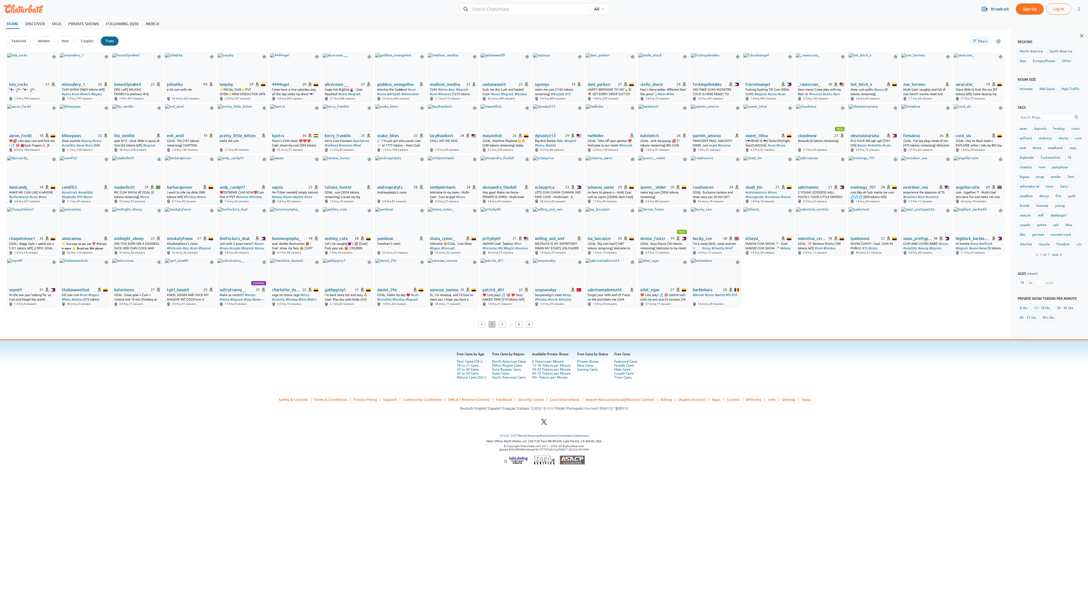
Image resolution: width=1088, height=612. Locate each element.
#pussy (879, 89)
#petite (551, 145)
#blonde (698, 295)
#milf (729, 248)
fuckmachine (1051, 158)
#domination (410, 94)
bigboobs (1027, 158)
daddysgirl (1058, 215)
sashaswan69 (494, 84)
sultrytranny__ (233, 290)
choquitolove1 (22, 238)
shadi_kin (753, 187)
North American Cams (509, 362)
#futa (247, 299)
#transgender (754, 197)
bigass (1024, 177)
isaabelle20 (124, 187)
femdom (1063, 244)
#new (974, 243)
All (596, 9)
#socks (827, 94)
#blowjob (625, 145)
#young (86, 141)
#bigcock (354, 94)
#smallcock (69, 192)
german (1038, 235)
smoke (1056, 177)
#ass (452, 89)
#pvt (836, 94)
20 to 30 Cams (468, 369)
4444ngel (280, 84)
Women (44, 41)
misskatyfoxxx (180, 238)
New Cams (585, 365)
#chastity (718, 248)
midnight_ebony (129, 238)
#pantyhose (361, 141)
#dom (662, 94)
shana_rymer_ (442, 238)
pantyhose (1060, 167)
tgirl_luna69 (178, 290)
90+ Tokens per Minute (550, 377)
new (1042, 167)
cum (1078, 138)
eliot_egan (650, 290)
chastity (1026, 167)
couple (1025, 225)
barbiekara (702, 290)
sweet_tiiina (756, 135)
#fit (728, 295)
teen (1049, 186)
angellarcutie (968, 187)
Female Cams (624, 365)
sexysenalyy (545, 290)
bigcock (1040, 129)
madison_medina (445, 84)
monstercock (1061, 235)
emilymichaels (443, 187)
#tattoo (77, 299)
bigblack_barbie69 (972, 238)
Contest (733, 399)
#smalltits (69, 145)
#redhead (331, 145)
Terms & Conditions (330, 399)
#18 (568, 94)
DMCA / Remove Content (469, 399)
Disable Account (692, 399)
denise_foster (653, 238)
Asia (1023, 61)
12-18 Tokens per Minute (551, 365)
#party (66, 94)
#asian (495, 94)
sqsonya (542, 84)
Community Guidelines (422, 399)
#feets (66, 299)
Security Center (531, 399)
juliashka (175, 84)
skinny (1044, 196)
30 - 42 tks (1065, 308)
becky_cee (702, 238)
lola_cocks (18, 84)
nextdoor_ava (915, 187)
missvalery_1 (73, 84)
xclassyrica (544, 187)
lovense (1042, 206)
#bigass (96, 94)
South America (1060, 51)
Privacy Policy (365, 399)
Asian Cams (500, 373)
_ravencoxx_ (809, 84)
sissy (1073, 148)
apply (1050, 283)
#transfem (384, 299)
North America (1031, 51)
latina (1037, 148)
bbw (1069, 225)
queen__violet (653, 187)
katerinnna (124, 290)
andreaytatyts (389, 187)
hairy (1064, 186)
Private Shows (588, 362)
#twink (553, 299)
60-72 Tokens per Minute (551, 373)
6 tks (1023, 308)
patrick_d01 (493, 290)
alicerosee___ (337, 84)
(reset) (1032, 274)
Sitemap (789, 399)
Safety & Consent (293, 399)
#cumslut (932, 197)
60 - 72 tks (1028, 318)
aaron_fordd (20, 135)
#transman (490, 248)
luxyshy (226, 84)
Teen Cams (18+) (469, 362)
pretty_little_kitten (238, 135)
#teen (43, 197)
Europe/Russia (1044, 61)
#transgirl (448, 248)
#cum (75, 94)
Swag (806, 399)
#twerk (85, 94)
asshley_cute (336, 238)
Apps (716, 399)
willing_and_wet (550, 238)
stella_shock (651, 84)
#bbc (560, 141)
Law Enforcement (565, 399)
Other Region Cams (507, 365)
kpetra (278, 135)
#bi (500, 248)
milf (1041, 215)
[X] (544, 423)
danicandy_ (19, 187)
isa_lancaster (599, 238)
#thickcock (174, 248)
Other (1066, 61)
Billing (666, 399)
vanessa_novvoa (444, 290)
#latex (256, 299)
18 (1069, 158)
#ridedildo (875, 145)
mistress (1045, 138)
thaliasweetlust (76, 290)
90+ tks (1048, 318)
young (1060, 206)
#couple (235, 248)
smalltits (1026, 196)
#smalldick (85, 192)
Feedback (504, 399)
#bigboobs (69, 197)
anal (1023, 148)
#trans (342, 94)
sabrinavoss (808, 187)
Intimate (1026, 89)
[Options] (998, 41)
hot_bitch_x (861, 84)
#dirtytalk (394, 94)
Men (65, 41)
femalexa (911, 135)
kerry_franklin (338, 135)
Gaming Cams (587, 369)
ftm (1058, 196)
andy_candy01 (232, 187)
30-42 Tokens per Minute (551, 369)
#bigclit (509, 248)
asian (1023, 129)
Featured (19, 41)
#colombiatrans (756, 192)
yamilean (385, 238)
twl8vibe (596, 135)
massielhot (492, 135)
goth (1072, 196)
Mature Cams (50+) (471, 377)
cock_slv (963, 135)
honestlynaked (127, 84)
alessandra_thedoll (500, 187)
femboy (1059, 129)
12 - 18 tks (1042, 308)
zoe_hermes (914, 84)
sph (1056, 225)
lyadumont (860, 238)
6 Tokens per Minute (548, 362)
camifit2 (69, 187)
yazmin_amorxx (707, 135)
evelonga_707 (863, 187)
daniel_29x (387, 290)
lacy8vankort (441, 135)
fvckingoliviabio (707, 84)
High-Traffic (1070, 89)
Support (390, 399)
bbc (1022, 235)
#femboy (521, 94)
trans (1076, 129)
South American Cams (509, 377)
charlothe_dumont (286, 290)
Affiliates (754, 399)
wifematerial (1029, 186)
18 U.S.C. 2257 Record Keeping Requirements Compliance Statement (544, 435)
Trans (109, 41)
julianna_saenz (601, 187)
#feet (670, 94)
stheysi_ (752, 238)
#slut (921, 197)
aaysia (277, 187)
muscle (1044, 244)
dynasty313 (545, 135)
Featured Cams (625, 362)
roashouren (703, 187)
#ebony (277, 197)
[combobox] (525, 9)
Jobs (772, 399)
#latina (443, 89)
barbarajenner (180, 187)
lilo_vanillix (124, 135)
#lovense (444, 94)
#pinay (259, 248)
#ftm (517, 243)
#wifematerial (19, 197)
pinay (1040, 177)
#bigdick (570, 141)
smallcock (1055, 148)
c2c (1079, 244)
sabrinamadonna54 (605, 290)
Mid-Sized (1047, 89)
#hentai (250, 295)
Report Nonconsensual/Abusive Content (620, 399)
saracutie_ (965, 84)
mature (1025, 215)
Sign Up (1030, 9)
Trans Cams (623, 377)
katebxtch (649, 135)
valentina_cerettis (812, 238)
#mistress (345, 145)
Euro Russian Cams (506, 369)
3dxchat (1026, 244)
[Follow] (54, 57)
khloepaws (71, 135)
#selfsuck (986, 243)
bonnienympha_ (286, 238)
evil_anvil (175, 135)
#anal (80, 145)
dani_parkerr (599, 84)
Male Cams (622, 369)
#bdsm (311, 299)
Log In (1058, 9)
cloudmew (807, 135)
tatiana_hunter (338, 187)
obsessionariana (865, 135)
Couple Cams (624, 373)
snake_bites (388, 135)
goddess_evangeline (395, 84)
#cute (887, 145)
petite (1042, 225)
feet (1071, 177)
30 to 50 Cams (468, 373)
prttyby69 (492, 238)
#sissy (706, 248)
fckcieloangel (757, 84)
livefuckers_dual (235, 238)
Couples (87, 41)
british (1025, 206)
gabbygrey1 (335, 290)
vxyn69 (15, 290)
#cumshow (772, 197)
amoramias (71, 238)
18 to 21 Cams (468, 365)
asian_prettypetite (917, 238)
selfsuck (1026, 138)
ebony (1063, 138)
